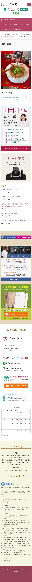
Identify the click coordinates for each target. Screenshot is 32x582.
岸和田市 (24, 455)
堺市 (8, 455)
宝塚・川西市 (18, 470)
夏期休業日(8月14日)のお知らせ (10, 189)
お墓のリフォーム (24, 24)
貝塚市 (7, 462)
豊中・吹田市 (17, 458)
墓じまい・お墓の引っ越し (9, 24)
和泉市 (12, 455)
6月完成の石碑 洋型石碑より (10, 213)
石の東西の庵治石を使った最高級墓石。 (12, 196)
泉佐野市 (12, 462)
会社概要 (6, 348)
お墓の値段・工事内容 (8, 20)
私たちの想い (15, 348)
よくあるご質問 (8, 351)
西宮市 (12, 470)
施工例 (11, 29)
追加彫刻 (4, 29)
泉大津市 (17, 455)
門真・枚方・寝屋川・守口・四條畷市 (12, 460)
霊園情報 (17, 29)
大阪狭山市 (18, 464)
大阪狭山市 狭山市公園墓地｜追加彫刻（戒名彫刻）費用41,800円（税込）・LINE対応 (14, 205)
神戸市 (7, 470)
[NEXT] (29, 408)
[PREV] (3, 408)
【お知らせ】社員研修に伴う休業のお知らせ (14, 220)
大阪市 (4, 455)
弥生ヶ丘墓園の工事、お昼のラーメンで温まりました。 (16, 98)
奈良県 (25, 470)
